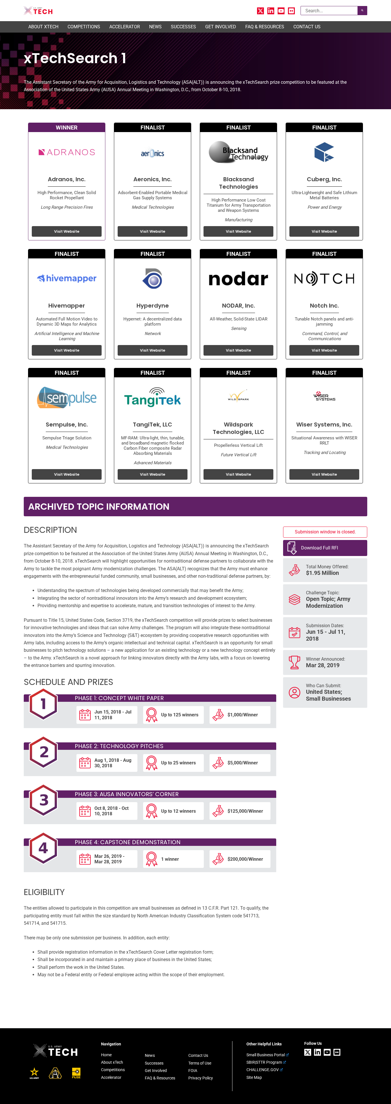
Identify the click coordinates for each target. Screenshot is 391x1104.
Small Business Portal (265, 1055)
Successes (154, 1063)
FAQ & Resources (160, 1078)
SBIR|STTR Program (264, 1062)
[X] (260, 10)
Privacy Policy (200, 1078)
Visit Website (66, 231)
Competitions (113, 1069)
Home (106, 1055)
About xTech (112, 1062)
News (150, 1055)
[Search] (362, 10)
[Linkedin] (270, 10)
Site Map (254, 1077)
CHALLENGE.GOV (262, 1069)
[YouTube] (281, 10)
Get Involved (156, 1070)
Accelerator (111, 1077)
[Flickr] (291, 10)
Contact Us (198, 1055)
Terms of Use (199, 1063)
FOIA (192, 1070)
